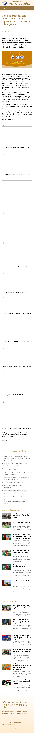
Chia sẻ (7, 31)
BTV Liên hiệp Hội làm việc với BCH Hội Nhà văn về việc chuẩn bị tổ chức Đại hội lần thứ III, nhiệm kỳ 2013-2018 (17, 458)
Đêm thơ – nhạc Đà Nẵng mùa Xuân (14, 496)
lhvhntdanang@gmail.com (12, 719)
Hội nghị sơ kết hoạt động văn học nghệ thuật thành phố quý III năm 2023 (16, 478)
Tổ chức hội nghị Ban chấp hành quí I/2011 (15, 482)
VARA (17, 728)
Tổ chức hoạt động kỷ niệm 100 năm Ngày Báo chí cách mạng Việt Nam (18, 473)
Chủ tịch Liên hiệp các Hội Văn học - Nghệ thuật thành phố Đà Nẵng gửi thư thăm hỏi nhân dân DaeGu (17, 501)
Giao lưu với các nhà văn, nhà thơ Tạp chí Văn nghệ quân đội (16, 486)
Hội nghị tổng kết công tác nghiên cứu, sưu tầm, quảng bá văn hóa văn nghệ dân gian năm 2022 (17, 464)
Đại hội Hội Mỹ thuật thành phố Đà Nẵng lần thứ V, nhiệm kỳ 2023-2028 (17, 469)
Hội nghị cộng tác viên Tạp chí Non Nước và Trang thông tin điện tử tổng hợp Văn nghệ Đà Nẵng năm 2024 (17, 492)
